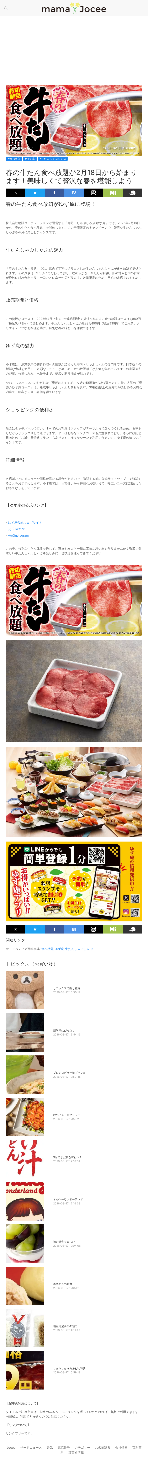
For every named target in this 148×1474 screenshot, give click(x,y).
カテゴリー (82, 1447)
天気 (50, 1447)
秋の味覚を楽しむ (64, 1241)
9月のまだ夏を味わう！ (67, 1157)
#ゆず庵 (30, 158)
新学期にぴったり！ (65, 1030)
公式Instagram (18, 535)
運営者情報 (76, 1452)
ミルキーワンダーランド (68, 1199)
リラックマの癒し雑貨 (66, 988)
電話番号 (64, 1447)
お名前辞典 (102, 1447)
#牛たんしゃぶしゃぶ (53, 158)
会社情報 (121, 1447)
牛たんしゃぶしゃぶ (79, 949)
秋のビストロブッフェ (66, 1114)
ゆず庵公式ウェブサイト (25, 522)
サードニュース (31, 1447)
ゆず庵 (59, 949)
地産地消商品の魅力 (65, 1326)
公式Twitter (16, 529)
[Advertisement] (74, 46)
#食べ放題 (14, 158)
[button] (6, 8)
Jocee (11, 1447)
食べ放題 (47, 949)
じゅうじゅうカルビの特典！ (70, 1368)
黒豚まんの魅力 (62, 1283)
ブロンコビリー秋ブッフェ (69, 1072)
